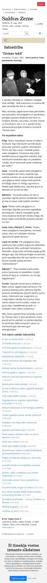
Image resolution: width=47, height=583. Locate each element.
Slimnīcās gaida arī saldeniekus (17, 347)
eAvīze (41, 4)
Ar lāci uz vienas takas (12, 339)
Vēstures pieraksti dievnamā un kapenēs (22, 376)
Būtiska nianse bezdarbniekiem (17, 368)
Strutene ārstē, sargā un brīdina (17, 487)
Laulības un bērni (10, 511)
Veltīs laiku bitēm (10, 441)
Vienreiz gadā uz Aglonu (14, 372)
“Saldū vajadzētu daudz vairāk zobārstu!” (22, 415)
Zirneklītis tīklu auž (11, 343)
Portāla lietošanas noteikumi (13, 534)
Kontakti (33, 9)
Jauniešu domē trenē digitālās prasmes (21, 465)
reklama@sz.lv (8, 527)
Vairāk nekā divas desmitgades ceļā (19, 360)
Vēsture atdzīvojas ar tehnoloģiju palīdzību (23, 407)
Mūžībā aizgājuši (10, 506)
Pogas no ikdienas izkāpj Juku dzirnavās (21, 457)
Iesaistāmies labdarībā (13, 356)
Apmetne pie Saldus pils (13, 430)
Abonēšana (10, 12)
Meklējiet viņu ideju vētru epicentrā (19, 422)
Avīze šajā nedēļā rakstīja (14, 395)
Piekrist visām (18, 578)
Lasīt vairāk (32, 578)
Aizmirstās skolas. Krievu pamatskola (20, 480)
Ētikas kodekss (20, 9)
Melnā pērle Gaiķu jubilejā (14, 384)
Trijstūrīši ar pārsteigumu (14, 352)
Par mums (6, 9)
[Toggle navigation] (5, 40)
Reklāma (21, 12)
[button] (41, 33)
